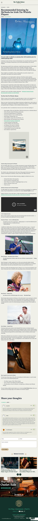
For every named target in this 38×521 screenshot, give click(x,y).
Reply (31, 405)
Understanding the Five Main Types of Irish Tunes (9, 471)
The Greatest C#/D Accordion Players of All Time (27, 471)
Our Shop (11, 509)
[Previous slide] (18, 474)
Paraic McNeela (8, 16)
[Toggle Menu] (1, 2)
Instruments (3, 7)
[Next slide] (20, 474)
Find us (27, 509)
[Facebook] (24, 511)
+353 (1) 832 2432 (16, 518)
